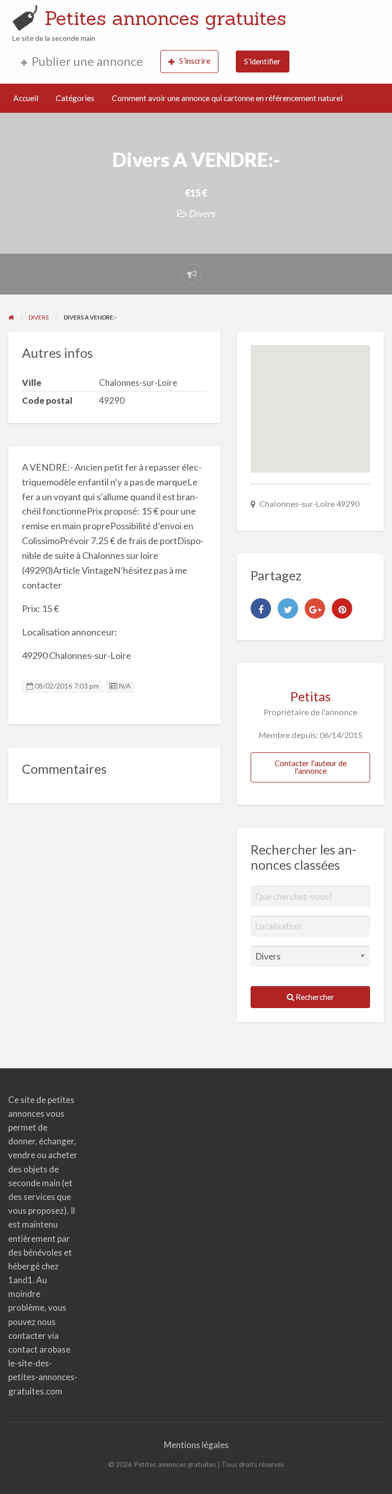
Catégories (75, 98)
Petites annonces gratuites (165, 18)
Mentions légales (196, 1444)
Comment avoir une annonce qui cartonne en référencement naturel (227, 98)
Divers (201, 213)
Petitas (310, 696)
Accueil (25, 98)
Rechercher (314, 996)
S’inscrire (194, 60)
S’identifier (262, 61)
